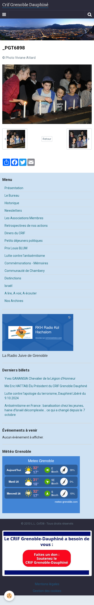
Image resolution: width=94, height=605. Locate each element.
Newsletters (13, 210)
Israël (8, 286)
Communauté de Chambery (25, 271)
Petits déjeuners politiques (24, 240)
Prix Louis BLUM (16, 248)
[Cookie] (9, 596)
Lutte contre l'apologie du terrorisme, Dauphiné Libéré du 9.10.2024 (45, 396)
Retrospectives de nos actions (26, 225)
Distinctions (13, 278)
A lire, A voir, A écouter (21, 293)
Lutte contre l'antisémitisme (25, 255)
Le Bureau (12, 195)
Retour (47, 139)
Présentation (14, 188)
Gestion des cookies (47, 591)
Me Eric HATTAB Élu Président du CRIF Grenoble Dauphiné (46, 386)
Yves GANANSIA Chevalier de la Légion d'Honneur (40, 378)
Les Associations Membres (24, 218)
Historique (12, 203)
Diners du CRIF (15, 233)
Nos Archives (14, 301)
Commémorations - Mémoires (26, 263)
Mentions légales (47, 584)
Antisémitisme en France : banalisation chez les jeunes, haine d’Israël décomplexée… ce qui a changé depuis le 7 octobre (45, 410)
